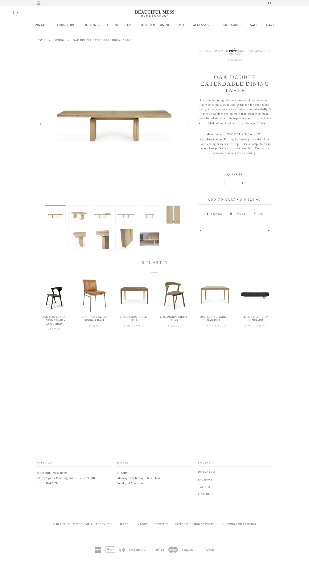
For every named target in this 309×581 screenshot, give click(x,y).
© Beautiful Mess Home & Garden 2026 (82, 524)
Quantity (235, 174)
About (143, 524)
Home (41, 40)
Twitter (204, 487)
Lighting (91, 25)
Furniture (66, 25)
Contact (161, 524)
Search (125, 524)
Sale (254, 25)
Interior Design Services (195, 524)
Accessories (203, 25)
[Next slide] (187, 124)
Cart (270, 25)
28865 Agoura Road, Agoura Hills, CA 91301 (66, 478)
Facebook (205, 479)
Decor (112, 25)
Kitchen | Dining (155, 25)
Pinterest (205, 494)
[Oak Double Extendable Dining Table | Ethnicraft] (55, 215)
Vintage (42, 25)
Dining (59, 40)
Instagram (206, 472)
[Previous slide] (41, 124)
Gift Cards (232, 25)
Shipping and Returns (239, 524)
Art (130, 25)
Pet (182, 25)
